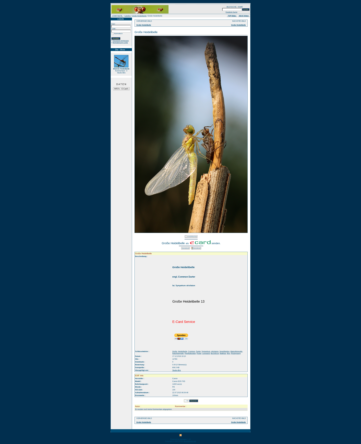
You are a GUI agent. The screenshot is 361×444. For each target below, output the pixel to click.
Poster (199, 353)
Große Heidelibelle (139, 16)
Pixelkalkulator (190, 353)
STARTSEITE (117, 16)
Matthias (223, 353)
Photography (236, 353)
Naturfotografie (178, 353)
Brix (228, 353)
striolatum (215, 351)
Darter (198, 351)
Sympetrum (206, 351)
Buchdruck (215, 353)
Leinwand (206, 353)
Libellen (128, 16)
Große (174, 351)
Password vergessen (121, 41)
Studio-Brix (176, 370)
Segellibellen (224, 351)
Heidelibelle (182, 351)
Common (191, 351)
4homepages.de (189, 441)
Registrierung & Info (120, 43)
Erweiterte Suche (231, 12)
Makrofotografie (236, 351)
